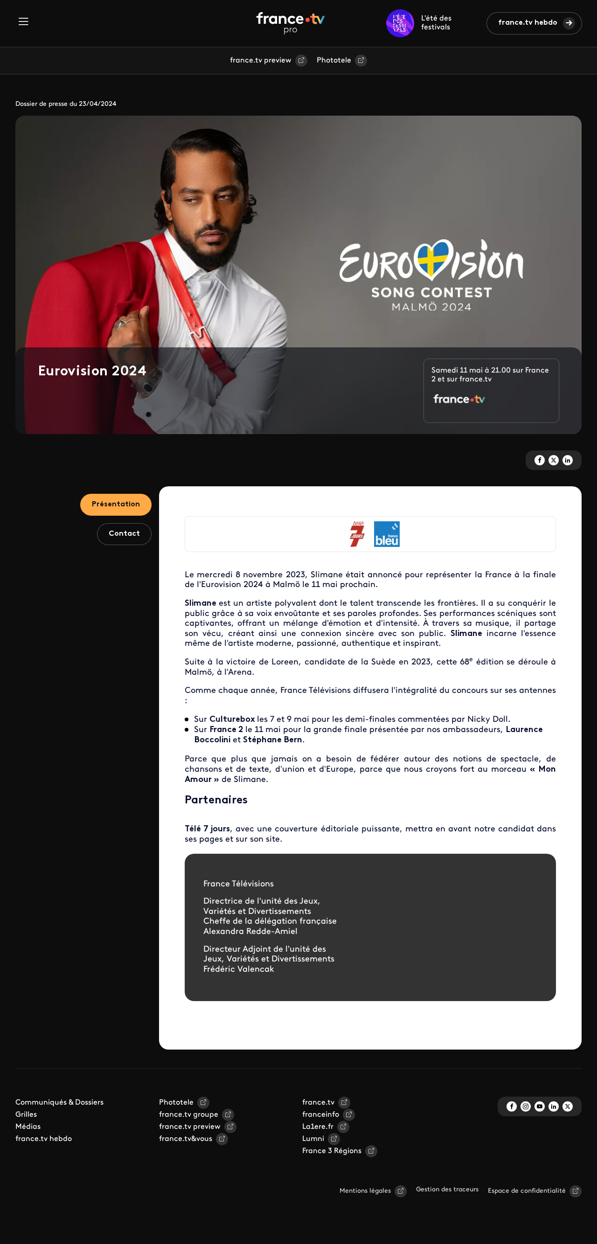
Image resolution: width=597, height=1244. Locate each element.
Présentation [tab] (116, 504)
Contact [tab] (124, 534)
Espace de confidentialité (527, 1191)
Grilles (26, 1115)
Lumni (313, 1139)
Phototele (334, 60)
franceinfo (320, 1115)
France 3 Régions (331, 1151)
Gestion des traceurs (447, 1189)
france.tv (318, 1102)
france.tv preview (261, 60)
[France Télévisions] (290, 23)
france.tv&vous (185, 1139)
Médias (28, 1127)
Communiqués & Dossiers (59, 1102)
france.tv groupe (188, 1115)
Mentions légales (365, 1191)
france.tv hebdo (527, 23)
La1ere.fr (317, 1127)
